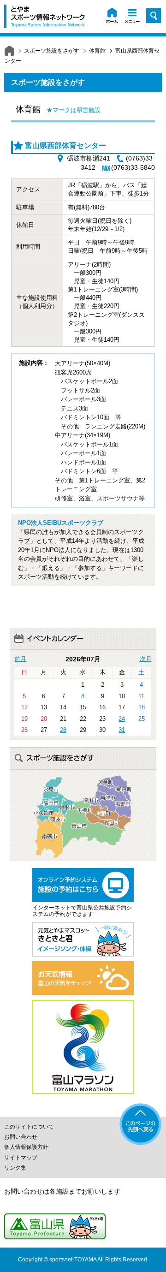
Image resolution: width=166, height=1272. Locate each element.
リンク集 (15, 1168)
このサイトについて (29, 1126)
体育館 (97, 51)
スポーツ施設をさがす (51, 51)
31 (122, 729)
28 (63, 729)
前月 (20, 659)
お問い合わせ (20, 1137)
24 (122, 718)
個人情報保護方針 (26, 1147)
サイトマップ (20, 1157)
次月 (146, 659)
